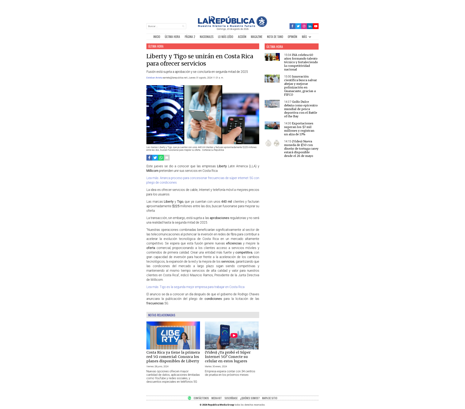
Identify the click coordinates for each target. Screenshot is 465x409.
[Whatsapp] (161, 157)
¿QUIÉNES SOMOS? (250, 398)
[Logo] (232, 26)
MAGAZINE (256, 37)
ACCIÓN (242, 37)
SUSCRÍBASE (231, 398)
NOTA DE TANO (275, 37)
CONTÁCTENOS (201, 398)
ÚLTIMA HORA (172, 37)
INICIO (156, 37)
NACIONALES (206, 37)
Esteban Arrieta (154, 77)
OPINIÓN (292, 37)
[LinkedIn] (310, 26)
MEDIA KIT (216, 398)
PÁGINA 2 (190, 37)
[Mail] (166, 157)
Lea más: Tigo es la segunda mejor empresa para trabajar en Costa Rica (195, 287)
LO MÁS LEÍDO (225, 37)
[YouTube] (316, 26)
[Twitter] (298, 26)
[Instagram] (304, 26)
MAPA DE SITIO (269, 398)
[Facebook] (292, 26)
